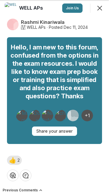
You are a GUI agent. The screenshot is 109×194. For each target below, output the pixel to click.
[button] (14, 160)
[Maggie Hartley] (22, 115)
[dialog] (54, 97)
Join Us (72, 8)
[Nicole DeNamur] (47, 115)
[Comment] (25, 175)
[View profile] (10, 8)
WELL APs (36, 27)
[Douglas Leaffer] (34, 115)
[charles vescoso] (60, 115)
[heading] (31, 7)
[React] (12, 175)
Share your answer (54, 131)
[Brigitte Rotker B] (73, 115)
